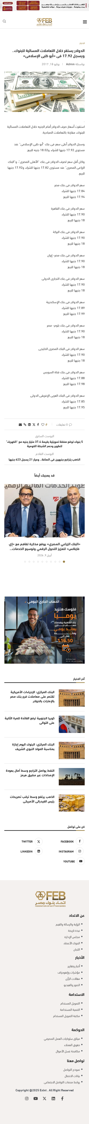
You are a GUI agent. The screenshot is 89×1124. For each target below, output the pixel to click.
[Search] (4, 22)
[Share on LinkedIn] (29, 424)
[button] (8, 523)
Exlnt (43, 1090)
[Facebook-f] (62, 1098)
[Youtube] (35, 1098)
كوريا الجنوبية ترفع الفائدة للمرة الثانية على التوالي (29, 720)
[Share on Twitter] (33, 424)
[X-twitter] (44, 1098)
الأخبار (79, 957)
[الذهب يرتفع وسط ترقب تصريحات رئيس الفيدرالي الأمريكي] (72, 803)
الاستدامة (76, 994)
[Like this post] (42, 424)
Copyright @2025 (28, 1090)
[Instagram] (26, 1098)
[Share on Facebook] (38, 424)
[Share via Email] (20, 424)
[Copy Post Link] (25, 424)
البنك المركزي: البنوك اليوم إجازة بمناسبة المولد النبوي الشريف (33, 746)
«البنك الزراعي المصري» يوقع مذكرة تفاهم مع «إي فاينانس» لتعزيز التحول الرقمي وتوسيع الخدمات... (44, 546)
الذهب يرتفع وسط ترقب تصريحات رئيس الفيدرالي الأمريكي (32, 798)
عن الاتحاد (76, 915)
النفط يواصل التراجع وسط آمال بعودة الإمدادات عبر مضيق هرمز (30, 772)
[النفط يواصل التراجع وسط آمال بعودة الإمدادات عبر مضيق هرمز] (72, 776)
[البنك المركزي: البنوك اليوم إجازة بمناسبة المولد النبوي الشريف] (72, 750)
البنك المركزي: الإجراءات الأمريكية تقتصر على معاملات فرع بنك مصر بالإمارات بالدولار (32, 696)
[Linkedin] (53, 1098)
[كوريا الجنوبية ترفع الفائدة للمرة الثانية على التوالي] (72, 724)
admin (70, 63)
